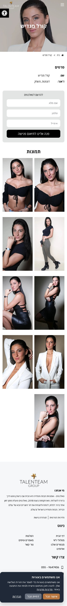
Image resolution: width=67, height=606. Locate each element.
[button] (62, 5)
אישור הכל (51, 596)
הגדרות (17, 596)
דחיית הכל (33, 596)
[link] (4, 13)
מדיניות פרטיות (45, 589)
